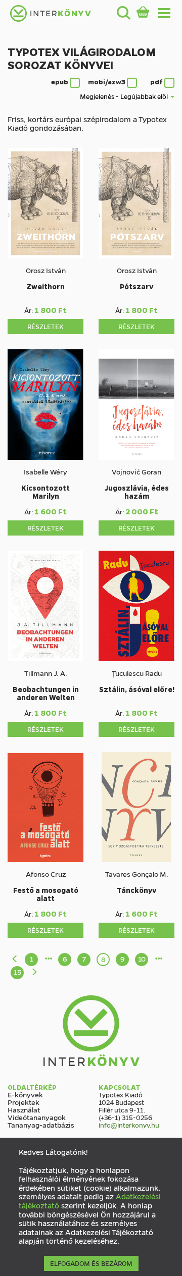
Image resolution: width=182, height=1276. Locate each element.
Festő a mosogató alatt (45, 893)
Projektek (23, 1101)
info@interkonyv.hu (129, 1125)
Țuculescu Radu (137, 672)
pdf (157, 82)
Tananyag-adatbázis (41, 1124)
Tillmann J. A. (45, 672)
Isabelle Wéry (45, 471)
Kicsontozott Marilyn (45, 491)
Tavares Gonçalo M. (136, 873)
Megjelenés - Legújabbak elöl (124, 96)
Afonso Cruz (46, 873)
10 (142, 958)
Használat (24, 1109)
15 (17, 971)
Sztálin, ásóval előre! (136, 689)
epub (60, 82)
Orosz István (46, 270)
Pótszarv (136, 286)
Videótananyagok (37, 1117)
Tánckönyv (136, 889)
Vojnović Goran (136, 471)
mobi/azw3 (107, 82)
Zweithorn (45, 286)
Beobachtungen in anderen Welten (46, 693)
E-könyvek (25, 1094)
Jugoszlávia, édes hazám (137, 491)
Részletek (45, 326)
